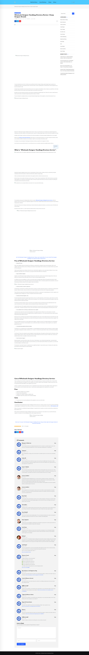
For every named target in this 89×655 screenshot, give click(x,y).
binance (23, 609)
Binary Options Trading (64, 19)
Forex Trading (62, 29)
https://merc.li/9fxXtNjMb (25, 567)
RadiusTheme (51, 653)
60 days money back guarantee (24, 137)
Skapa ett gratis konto (27, 602)
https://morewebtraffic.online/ (26, 552)
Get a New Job (62, 31)
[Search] (72, 2)
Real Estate (62, 41)
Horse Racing (62, 34)
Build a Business (63, 22)
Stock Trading (62, 51)
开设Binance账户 (25, 617)
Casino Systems (63, 24)
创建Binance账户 (25, 585)
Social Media (62, 46)
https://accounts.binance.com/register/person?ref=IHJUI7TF (31, 606)
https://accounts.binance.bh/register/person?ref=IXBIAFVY (35, 613)
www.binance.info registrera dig (29, 570)
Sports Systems (63, 48)
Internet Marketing (42, 2)
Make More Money (33, 2)
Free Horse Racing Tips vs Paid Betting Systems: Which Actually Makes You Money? (66, 62)
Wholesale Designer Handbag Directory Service (44, 200)
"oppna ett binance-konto (27, 594)
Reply (55, 443)
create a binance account (27, 578)
